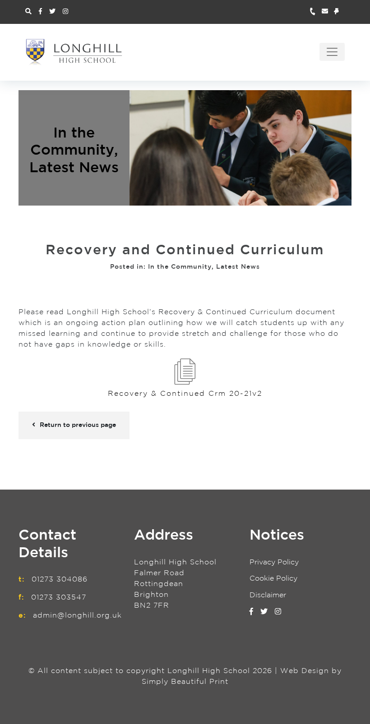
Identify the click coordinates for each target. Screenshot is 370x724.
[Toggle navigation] (332, 52)
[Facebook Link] (40, 11)
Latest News (74, 167)
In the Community (180, 267)
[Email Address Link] (328, 12)
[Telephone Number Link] (316, 12)
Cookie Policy (273, 578)
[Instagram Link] (65, 11)
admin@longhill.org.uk (77, 615)
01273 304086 (60, 579)
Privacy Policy (274, 562)
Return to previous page (78, 425)
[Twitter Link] (52, 11)
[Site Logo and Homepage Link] (74, 52)
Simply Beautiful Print (185, 681)
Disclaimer (268, 595)
